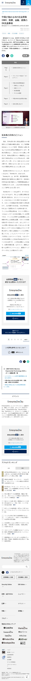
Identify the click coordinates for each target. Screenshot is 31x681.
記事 (3, 603)
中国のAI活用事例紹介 (19, 83)
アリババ (4, 33)
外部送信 (9, 668)
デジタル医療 (17, 93)
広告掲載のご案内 (23, 577)
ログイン (16, 318)
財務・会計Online (7, 594)
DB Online (21, 584)
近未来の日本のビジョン (19, 68)
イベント (21, 603)
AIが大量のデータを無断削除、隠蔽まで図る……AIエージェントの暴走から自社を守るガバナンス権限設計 (16, 495)
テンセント (21, 33)
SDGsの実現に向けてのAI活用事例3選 (15, 385)
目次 (15, 62)
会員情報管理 (10, 654)
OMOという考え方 (19, 85)
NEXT (25, 339)
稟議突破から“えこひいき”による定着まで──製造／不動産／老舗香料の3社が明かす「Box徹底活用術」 (16, 539)
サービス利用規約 (11, 662)
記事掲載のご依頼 (8, 577)
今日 (9, 468)
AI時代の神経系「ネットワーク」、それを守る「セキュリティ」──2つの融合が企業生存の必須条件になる (16, 481)
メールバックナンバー (17, 309)
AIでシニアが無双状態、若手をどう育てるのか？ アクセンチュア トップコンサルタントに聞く (16, 510)
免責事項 (9, 657)
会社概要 (9, 659)
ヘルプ (8, 649)
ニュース (21, 594)
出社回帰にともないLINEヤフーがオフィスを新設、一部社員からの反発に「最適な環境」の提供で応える (16, 524)
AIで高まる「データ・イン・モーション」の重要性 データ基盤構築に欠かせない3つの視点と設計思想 (16, 488)
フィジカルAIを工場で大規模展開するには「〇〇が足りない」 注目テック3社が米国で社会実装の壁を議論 (16, 517)
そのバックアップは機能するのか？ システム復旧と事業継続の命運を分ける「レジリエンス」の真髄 (16, 532)
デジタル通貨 (14, 33)
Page (6, 76)
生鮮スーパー (17, 88)
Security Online (7, 584)
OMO (9, 33)
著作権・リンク (10, 652)
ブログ (4, 618)
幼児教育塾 (17, 90)
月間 (22, 468)
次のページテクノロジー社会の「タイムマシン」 (15, 331)
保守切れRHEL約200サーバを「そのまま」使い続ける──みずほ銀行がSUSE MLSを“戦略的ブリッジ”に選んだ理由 (16, 474)
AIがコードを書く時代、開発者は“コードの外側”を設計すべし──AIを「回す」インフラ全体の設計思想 (16, 503)
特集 (3, 611)
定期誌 (20, 611)
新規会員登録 (16, 313)
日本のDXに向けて (18, 104)
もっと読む (7, 386)
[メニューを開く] (2, 2)
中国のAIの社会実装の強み (20, 98)
